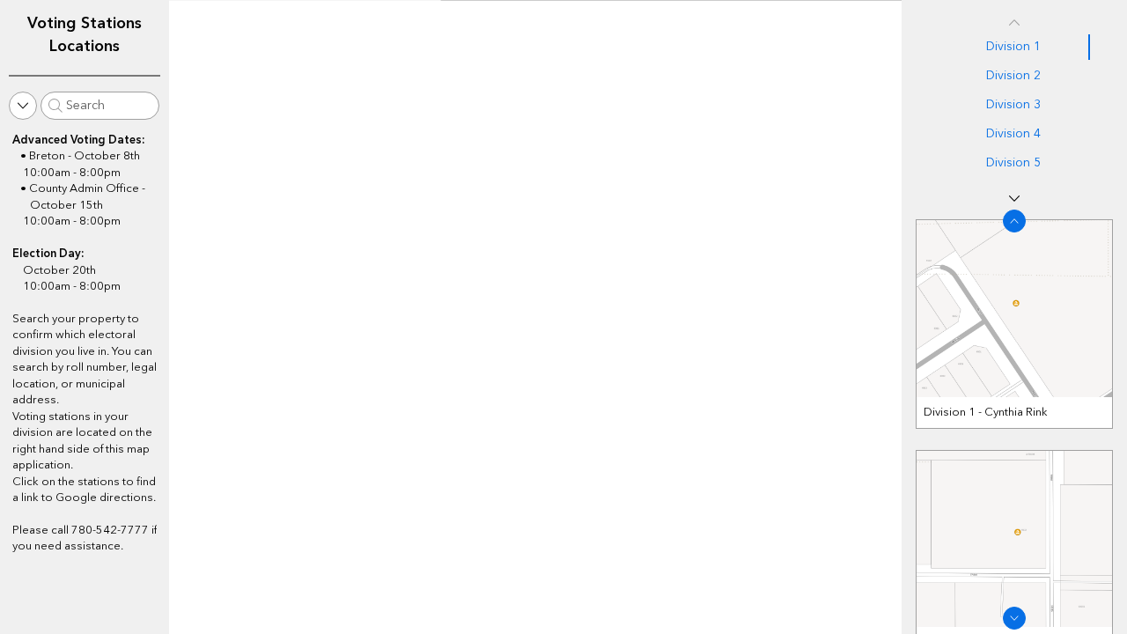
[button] (23, 106)
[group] (1014, 419)
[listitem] (1014, 324)
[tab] (1014, 47)
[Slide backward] (1014, 221)
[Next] (1014, 198)
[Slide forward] (1014, 618)
